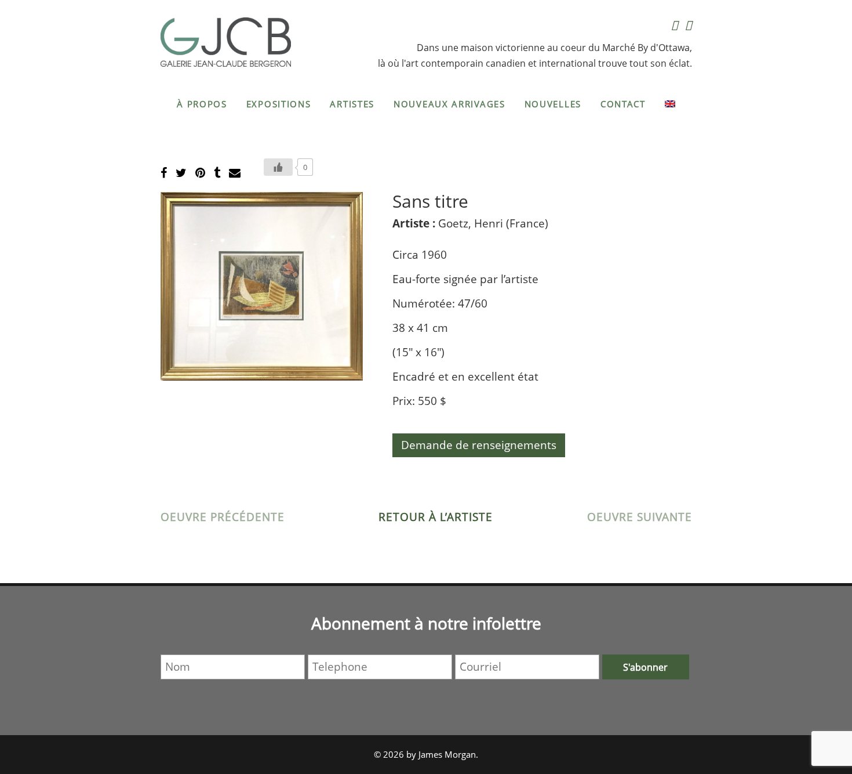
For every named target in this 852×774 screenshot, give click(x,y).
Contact (623, 104)
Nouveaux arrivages (449, 104)
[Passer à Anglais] (670, 104)
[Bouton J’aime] (278, 167)
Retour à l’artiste (435, 517)
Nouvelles (553, 104)
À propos (202, 104)
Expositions (278, 104)
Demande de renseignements (478, 445)
